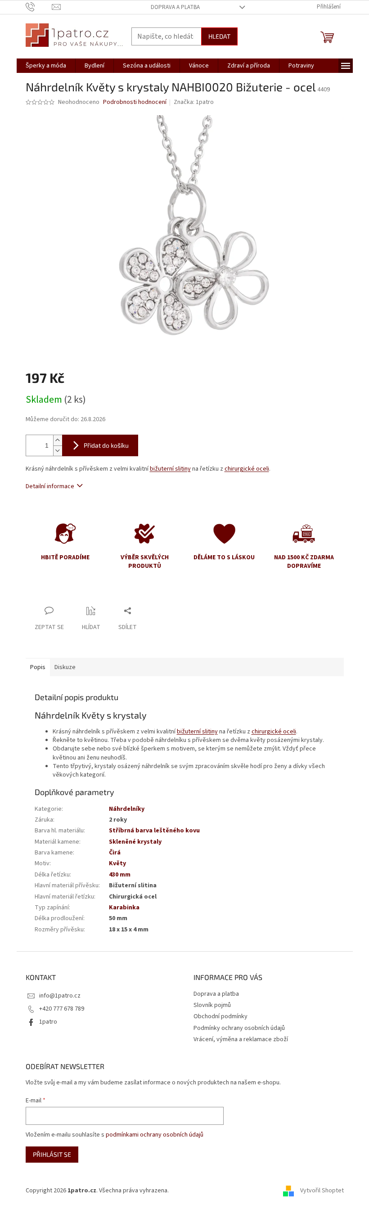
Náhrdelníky (126, 809)
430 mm (119, 874)
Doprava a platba (175, 7)
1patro (48, 1021)
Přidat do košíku (106, 445)
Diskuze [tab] (65, 667)
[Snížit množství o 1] (57, 450)
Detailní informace (50, 486)
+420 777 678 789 (61, 1008)
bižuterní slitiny (170, 468)
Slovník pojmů (212, 1005)
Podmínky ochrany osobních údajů (239, 1028)
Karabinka (124, 907)
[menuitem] (46, 65)
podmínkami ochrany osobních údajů (154, 1134)
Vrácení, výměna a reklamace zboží (241, 1039)
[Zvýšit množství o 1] (57, 440)
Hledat (219, 36)
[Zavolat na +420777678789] (39, 7)
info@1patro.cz (60, 995)
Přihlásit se (52, 1154)
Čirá (115, 852)
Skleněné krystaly (135, 841)
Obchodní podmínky (221, 1016)
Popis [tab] (37, 667)
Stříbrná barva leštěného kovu (154, 830)
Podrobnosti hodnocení (134, 102)
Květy (117, 863)
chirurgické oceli (247, 468)
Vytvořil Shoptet (322, 1190)
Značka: (194, 102)
